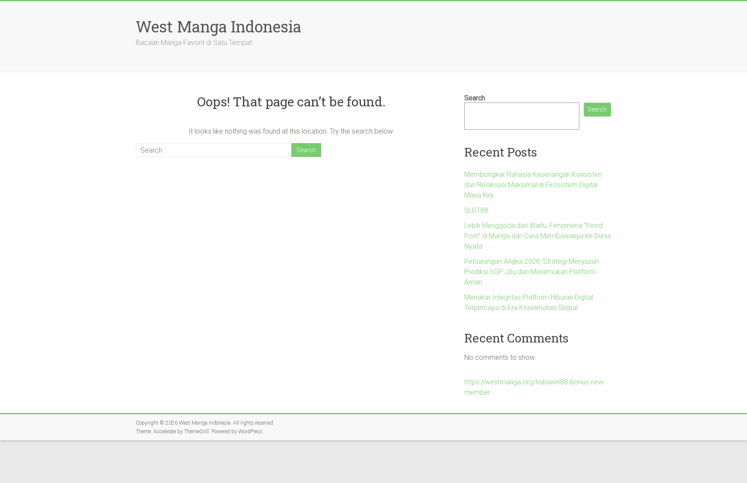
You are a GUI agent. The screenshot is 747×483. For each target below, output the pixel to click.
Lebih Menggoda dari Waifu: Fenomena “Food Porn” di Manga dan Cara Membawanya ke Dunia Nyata (537, 235)
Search (474, 98)
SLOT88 (476, 210)
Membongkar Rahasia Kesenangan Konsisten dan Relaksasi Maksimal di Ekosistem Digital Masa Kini (533, 184)
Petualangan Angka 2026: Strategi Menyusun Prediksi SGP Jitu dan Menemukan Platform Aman (531, 271)
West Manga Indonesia (218, 26)
